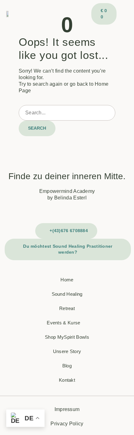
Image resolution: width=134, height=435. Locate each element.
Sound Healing (67, 294)
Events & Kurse (63, 322)
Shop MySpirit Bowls (67, 337)
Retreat (67, 308)
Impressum (67, 409)
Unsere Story (67, 351)
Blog (67, 365)
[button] (122, 14)
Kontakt (67, 380)
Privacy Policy (66, 423)
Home (66, 279)
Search (37, 128)
